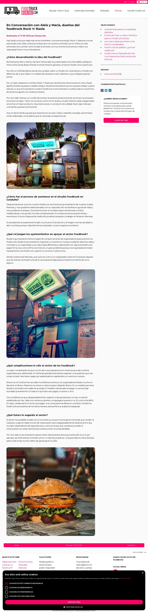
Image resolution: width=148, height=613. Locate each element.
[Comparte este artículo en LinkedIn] (110, 90)
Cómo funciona (25, 562)
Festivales (22, 565)
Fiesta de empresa (22, 569)
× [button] (142, 573)
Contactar (121, 120)
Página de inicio (9, 562)
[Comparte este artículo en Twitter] (106, 90)
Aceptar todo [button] (74, 602)
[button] (74, 607)
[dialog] (74, 590)
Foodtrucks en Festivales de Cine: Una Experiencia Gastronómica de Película (120, 56)
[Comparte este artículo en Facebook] (102, 90)
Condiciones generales (82, 610)
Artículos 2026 (111, 74)
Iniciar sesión (130, 2)
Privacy (93, 610)
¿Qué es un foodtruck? (7, 566)
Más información (125, 578)
